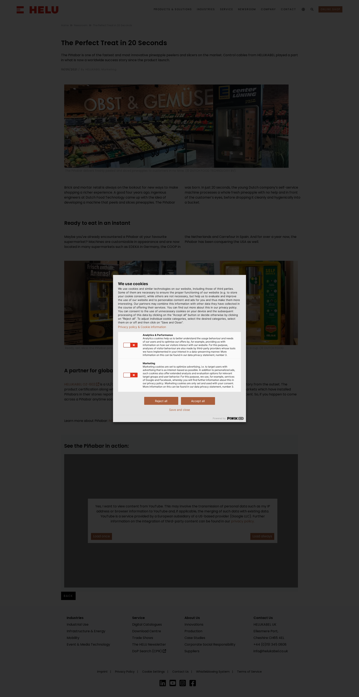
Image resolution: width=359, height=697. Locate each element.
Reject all (161, 401)
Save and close (179, 409)
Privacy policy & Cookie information (142, 327)
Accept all (198, 401)
